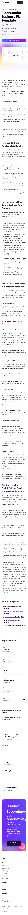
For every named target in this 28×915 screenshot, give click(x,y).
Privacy (15, 906)
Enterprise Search (6, 876)
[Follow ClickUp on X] (10, 901)
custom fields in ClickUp (11, 381)
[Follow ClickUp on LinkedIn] (3, 901)
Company (4, 893)
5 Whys (6, 762)
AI (2, 862)
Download (4, 882)
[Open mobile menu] (25, 2)
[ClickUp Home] (5, 2)
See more (4, 712)
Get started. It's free (13, 843)
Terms (20, 906)
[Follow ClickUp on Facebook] (5, 901)
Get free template (14, 40)
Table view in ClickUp (16, 350)
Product (4, 886)
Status (3, 906)
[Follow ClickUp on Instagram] (8, 901)
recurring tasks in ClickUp (13, 474)
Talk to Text (5, 878)
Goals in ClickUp (10, 321)
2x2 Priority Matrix (10, 788)
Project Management (12, 9)
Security (9, 906)
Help (3, 896)
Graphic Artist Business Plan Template (14, 625)
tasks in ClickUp (10, 410)
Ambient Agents (6, 871)
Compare (4, 889)
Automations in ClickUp (12, 441)
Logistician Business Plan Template (13, 617)
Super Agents (5, 868)
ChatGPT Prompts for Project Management (11, 735)
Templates (4, 9)
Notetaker (4, 873)
